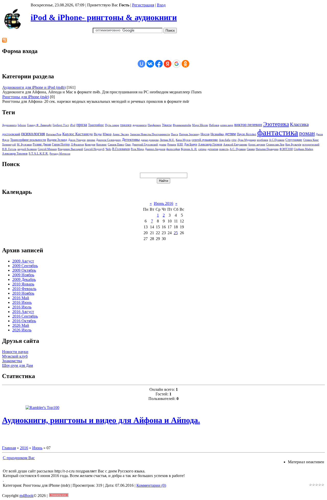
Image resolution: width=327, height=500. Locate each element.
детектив (212, 149)
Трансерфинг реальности (28, 140)
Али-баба (224, 140)
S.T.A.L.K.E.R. (39, 153)
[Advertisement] (95, 36)
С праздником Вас (19, 458)
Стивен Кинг (311, 140)
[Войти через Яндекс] (167, 64)
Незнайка (217, 134)
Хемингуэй (9, 144)
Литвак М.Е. (167, 140)
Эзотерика (276, 124)
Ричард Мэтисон (60, 153)
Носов (205, 134)
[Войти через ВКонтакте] (150, 64)
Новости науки (15, 351)
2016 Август (23, 311)
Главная (9, 448)
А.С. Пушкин (238, 149)
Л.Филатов (77, 144)
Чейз (108, 149)
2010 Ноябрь (23, 293)
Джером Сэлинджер (108, 140)
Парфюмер (154, 125)
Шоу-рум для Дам (17, 365)
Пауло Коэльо (246, 134)
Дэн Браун (190, 144)
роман (307, 133)
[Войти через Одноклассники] (185, 64)
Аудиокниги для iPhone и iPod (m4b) (34, 87)
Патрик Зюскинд (189, 134)
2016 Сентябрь (25, 316)
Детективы (131, 140)
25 (176, 233)
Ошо (128, 144)
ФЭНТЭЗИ (286, 149)
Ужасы (167, 125)
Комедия (90, 144)
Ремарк (171, 144)
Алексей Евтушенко (235, 144)
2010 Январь (23, 284)
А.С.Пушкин (276, 140)
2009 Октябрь (24, 270)
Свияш (251, 149)
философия (173, 149)
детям (230, 133)
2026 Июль (21, 330)
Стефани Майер (303, 149)
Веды (98, 134)
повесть (224, 149)
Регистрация (143, 5)
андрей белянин (27, 149)
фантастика (277, 132)
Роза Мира (137, 149)
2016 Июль (21, 307)
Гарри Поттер (61, 144)
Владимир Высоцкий (70, 149)
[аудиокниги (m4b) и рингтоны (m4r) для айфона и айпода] (14, 27)
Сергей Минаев (47, 149)
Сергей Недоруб (94, 149)
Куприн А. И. (189, 149)
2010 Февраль (24, 288)
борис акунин (256, 144)
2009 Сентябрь (25, 266)
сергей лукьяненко (205, 140)
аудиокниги (140, 125)
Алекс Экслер (121, 134)
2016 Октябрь (24, 321)
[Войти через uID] (141, 64)
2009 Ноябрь (23, 275)
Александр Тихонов (15, 153)
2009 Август (23, 261)
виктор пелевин (248, 124)
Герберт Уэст (61, 125)
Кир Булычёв (293, 144)
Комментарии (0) (151, 485)
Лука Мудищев (247, 140)
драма (162, 144)
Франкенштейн (182, 125)
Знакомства (12, 361)
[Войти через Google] (176, 64)
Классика (299, 124)
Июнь (37, 448)
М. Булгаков (24, 144)
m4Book (26, 495)
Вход (161, 5)
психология (33, 133)
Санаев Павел (116, 144)
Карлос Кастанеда (77, 134)
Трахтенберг (96, 125)
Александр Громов (210, 144)
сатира (202, 149)
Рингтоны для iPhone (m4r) (25, 97)
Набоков (214, 125)
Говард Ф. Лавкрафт (39, 125)
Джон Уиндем (77, 140)
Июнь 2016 (163, 203)
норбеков (262, 140)
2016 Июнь (22, 302)
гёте (234, 140)
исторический (310, 144)
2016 (24, 448)
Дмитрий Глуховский (145, 144)
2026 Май (20, 325)
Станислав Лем (275, 144)
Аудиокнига (9, 125)
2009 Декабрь (24, 279)
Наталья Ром (53, 134)
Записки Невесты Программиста (150, 134)
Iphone (22, 125)
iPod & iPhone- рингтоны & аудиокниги (104, 17)
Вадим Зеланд (57, 140)
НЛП (180, 144)
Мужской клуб (15, 356)
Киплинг (101, 144)
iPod (72, 125)
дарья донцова (150, 140)
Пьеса (174, 134)
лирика (91, 140)
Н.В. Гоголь (9, 149)
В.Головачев (121, 149)
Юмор (107, 134)
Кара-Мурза (183, 140)
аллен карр (226, 125)
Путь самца (112, 125)
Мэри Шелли (200, 125)
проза (81, 124)
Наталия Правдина (267, 149)
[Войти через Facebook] (159, 64)
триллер (126, 125)
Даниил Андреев (155, 149)
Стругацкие (293, 140)
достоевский (11, 134)
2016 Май (20, 298)
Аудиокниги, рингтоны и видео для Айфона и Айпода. (101, 420)
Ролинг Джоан (42, 144)
